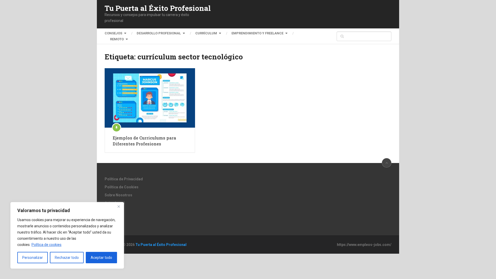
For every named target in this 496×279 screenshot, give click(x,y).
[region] (67, 235)
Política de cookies (46, 245)
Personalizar (32, 257)
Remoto (117, 39)
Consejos (113, 33)
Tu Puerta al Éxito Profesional (158, 8)
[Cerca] (118, 206)
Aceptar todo (101, 257)
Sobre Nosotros (118, 195)
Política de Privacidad (124, 179)
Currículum (206, 33)
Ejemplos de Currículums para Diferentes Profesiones (144, 140)
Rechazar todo (67, 257)
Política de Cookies (121, 187)
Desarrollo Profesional (159, 33)
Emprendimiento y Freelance (257, 33)
